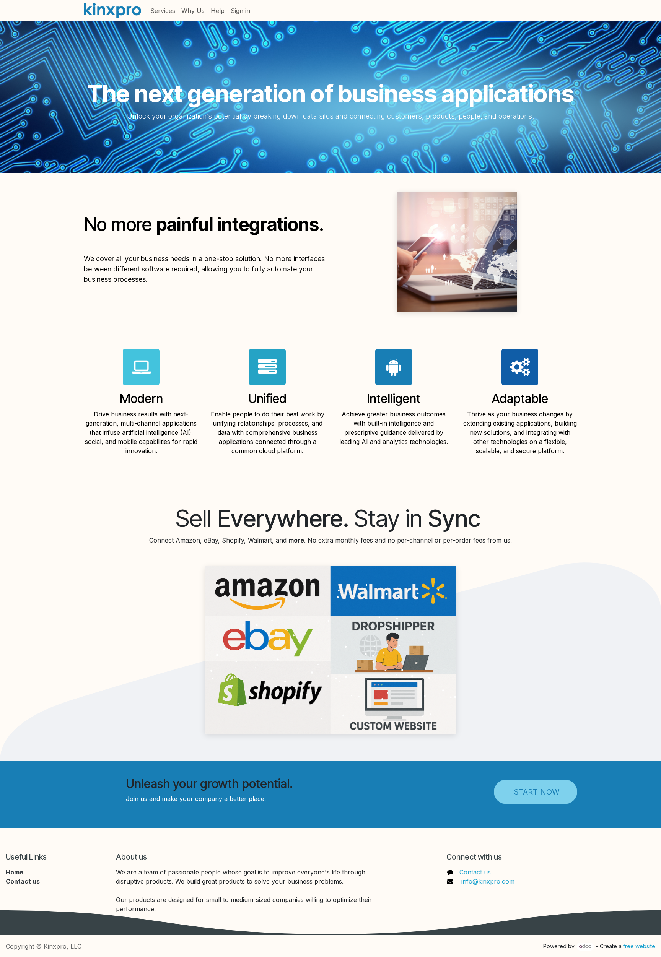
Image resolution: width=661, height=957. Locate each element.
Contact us (475, 872)
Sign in (240, 11)
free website (639, 946)
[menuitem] (162, 10)
